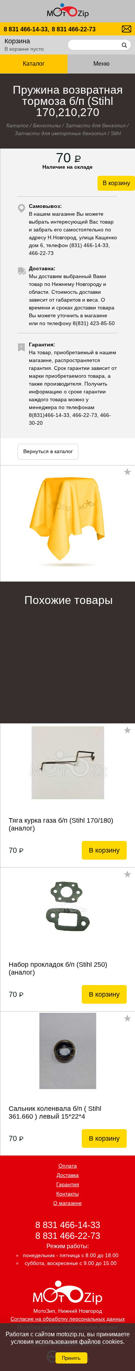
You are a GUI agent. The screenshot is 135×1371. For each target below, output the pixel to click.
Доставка (68, 1175)
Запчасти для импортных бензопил (60, 133)
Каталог (17, 125)
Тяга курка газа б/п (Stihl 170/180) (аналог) (61, 824)
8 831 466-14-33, (26, 29)
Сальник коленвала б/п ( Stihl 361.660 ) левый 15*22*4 (55, 1112)
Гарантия (67, 1184)
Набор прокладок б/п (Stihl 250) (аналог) (58, 968)
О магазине (67, 1203)
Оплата (67, 1166)
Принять (71, 1358)
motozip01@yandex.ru (126, 29)
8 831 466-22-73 (74, 29)
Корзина (17, 41)
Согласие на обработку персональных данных (67, 1319)
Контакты (67, 1194)
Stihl (116, 133)
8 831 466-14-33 (67, 1224)
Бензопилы (47, 125)
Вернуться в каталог (48, 451)
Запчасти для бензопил (95, 125)
